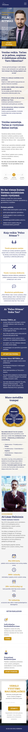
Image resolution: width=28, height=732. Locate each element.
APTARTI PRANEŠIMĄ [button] (11, 671)
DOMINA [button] (7, 638)
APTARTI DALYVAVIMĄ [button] (9, 43)
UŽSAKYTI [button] (14, 708)
